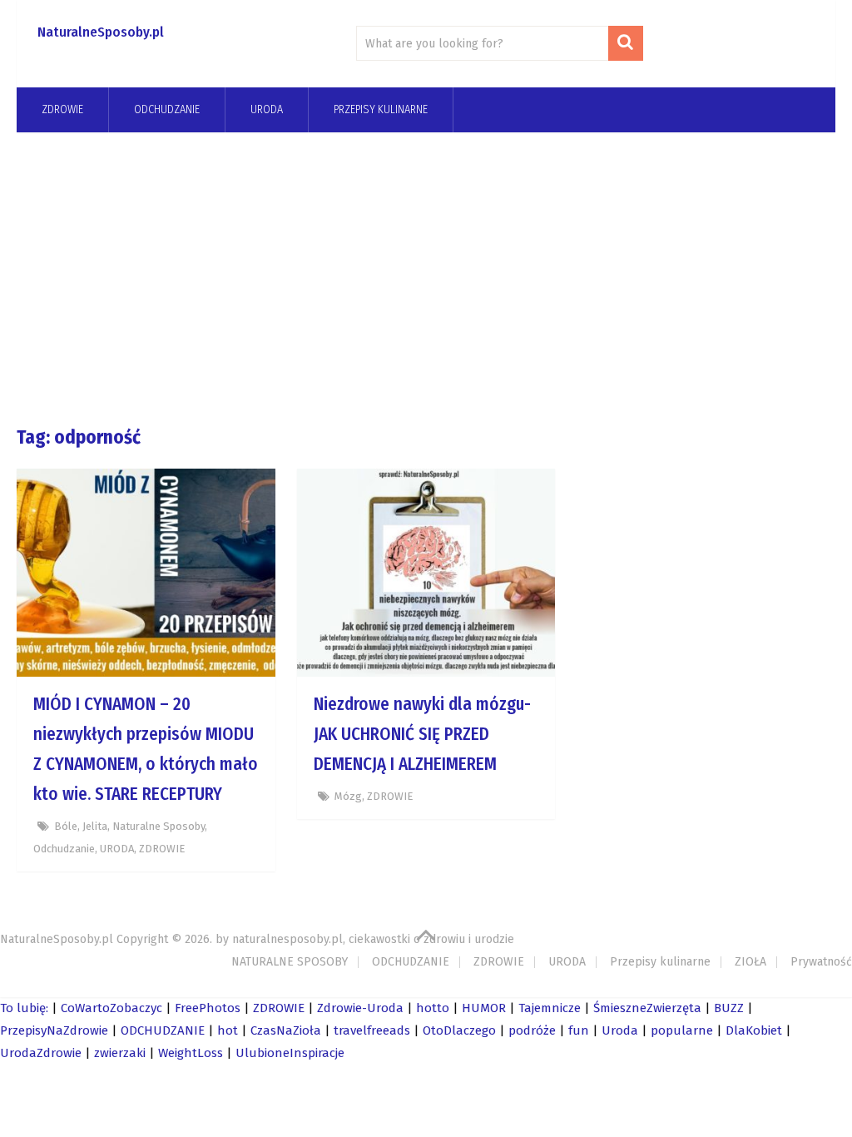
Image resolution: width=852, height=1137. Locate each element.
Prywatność (821, 962)
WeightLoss (190, 1052)
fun (578, 1030)
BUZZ (729, 1007)
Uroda (620, 1030)
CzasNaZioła (285, 1030)
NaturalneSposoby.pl (100, 32)
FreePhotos (207, 1007)
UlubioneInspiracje (289, 1052)
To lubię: (24, 1007)
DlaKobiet (754, 1030)
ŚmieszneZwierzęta (647, 1007)
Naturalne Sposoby (158, 826)
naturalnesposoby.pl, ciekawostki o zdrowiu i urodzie (373, 939)
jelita (94, 826)
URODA (266, 109)
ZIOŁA (750, 962)
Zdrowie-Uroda (360, 1007)
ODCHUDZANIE (410, 962)
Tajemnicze (549, 1007)
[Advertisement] (426, 278)
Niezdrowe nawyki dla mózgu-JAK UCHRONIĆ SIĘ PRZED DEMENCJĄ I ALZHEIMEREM (422, 734)
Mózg (348, 796)
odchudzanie (167, 109)
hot (227, 1030)
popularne (682, 1030)
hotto (432, 1007)
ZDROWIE (62, 109)
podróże (532, 1030)
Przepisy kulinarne (381, 109)
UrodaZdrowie (41, 1052)
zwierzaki (120, 1052)
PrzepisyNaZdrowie (54, 1030)
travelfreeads (372, 1030)
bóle (65, 826)
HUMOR (484, 1007)
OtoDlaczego (459, 1030)
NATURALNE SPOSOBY (289, 962)
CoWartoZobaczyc (111, 1007)
